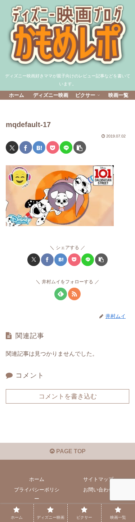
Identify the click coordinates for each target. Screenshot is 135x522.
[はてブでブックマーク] (39, 147)
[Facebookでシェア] (25, 147)
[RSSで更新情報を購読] (74, 294)
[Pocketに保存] (52, 147)
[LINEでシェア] (66, 147)
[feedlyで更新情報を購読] (60, 294)
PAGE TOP (70, 451)
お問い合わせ (98, 489)
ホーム (36, 479)
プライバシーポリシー (36, 494)
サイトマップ (98, 479)
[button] (79, 147)
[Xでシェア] (12, 147)
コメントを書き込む (68, 396)
